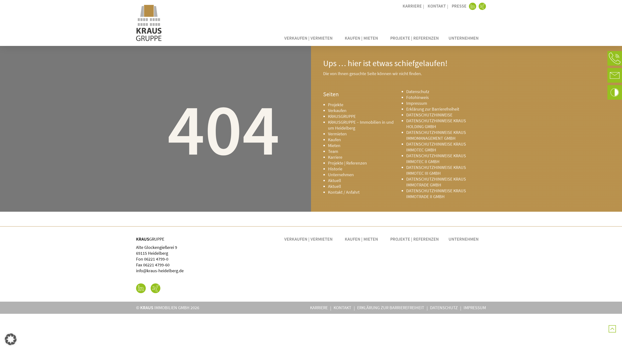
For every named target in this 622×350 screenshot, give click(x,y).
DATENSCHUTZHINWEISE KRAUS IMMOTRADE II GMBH (436, 193)
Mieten (334, 145)
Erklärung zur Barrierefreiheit (432, 109)
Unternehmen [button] (464, 38)
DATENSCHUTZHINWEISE (429, 115)
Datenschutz (417, 91)
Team (333, 151)
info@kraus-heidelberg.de (160, 270)
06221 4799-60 (156, 265)
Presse (459, 6)
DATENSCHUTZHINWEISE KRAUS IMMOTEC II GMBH (436, 158)
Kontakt (437, 6)
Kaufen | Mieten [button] (361, 38)
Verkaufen (337, 110)
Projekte (335, 104)
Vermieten (337, 134)
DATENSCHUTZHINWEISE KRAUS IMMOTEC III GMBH (436, 170)
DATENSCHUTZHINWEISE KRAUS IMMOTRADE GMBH (436, 182)
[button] (614, 58)
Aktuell (334, 180)
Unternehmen (341, 174)
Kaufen (334, 139)
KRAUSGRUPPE (342, 116)
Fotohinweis (417, 97)
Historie (335, 169)
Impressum (416, 103)
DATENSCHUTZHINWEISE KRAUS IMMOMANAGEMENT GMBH (436, 135)
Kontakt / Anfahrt (344, 192)
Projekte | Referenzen (414, 38)
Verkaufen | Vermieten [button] (308, 38)
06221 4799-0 (156, 259)
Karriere (412, 6)
